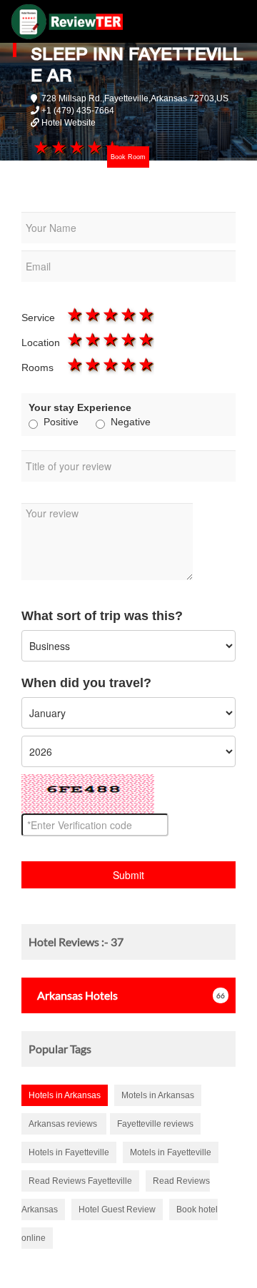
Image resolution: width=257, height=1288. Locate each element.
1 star (40, 147)
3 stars (75, 147)
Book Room (128, 157)
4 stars (94, 147)
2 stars (57, 147)
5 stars (145, 314)
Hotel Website (68, 123)
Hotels (77, 995)
